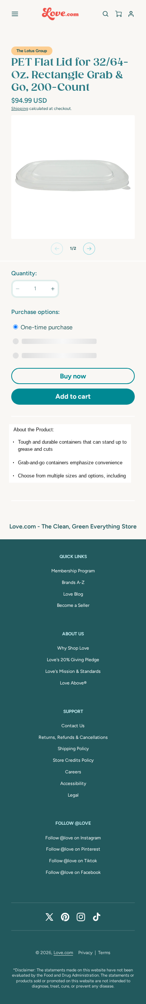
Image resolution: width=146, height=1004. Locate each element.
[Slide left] (57, 249)
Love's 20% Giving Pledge (73, 659)
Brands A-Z (73, 582)
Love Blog (73, 594)
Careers (73, 771)
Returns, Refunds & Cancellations (73, 737)
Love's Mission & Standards (73, 671)
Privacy (85, 952)
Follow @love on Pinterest (73, 849)
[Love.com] (60, 14)
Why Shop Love (73, 648)
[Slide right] (89, 249)
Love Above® (73, 683)
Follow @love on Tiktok (73, 860)
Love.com (63, 952)
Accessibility (73, 783)
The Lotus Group (31, 50)
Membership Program (73, 570)
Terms (104, 952)
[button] (15, 14)
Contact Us (73, 725)
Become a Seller (73, 605)
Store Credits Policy (73, 760)
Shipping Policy (73, 748)
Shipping (19, 108)
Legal (73, 795)
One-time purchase (46, 327)
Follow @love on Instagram (73, 837)
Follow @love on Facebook (73, 872)
